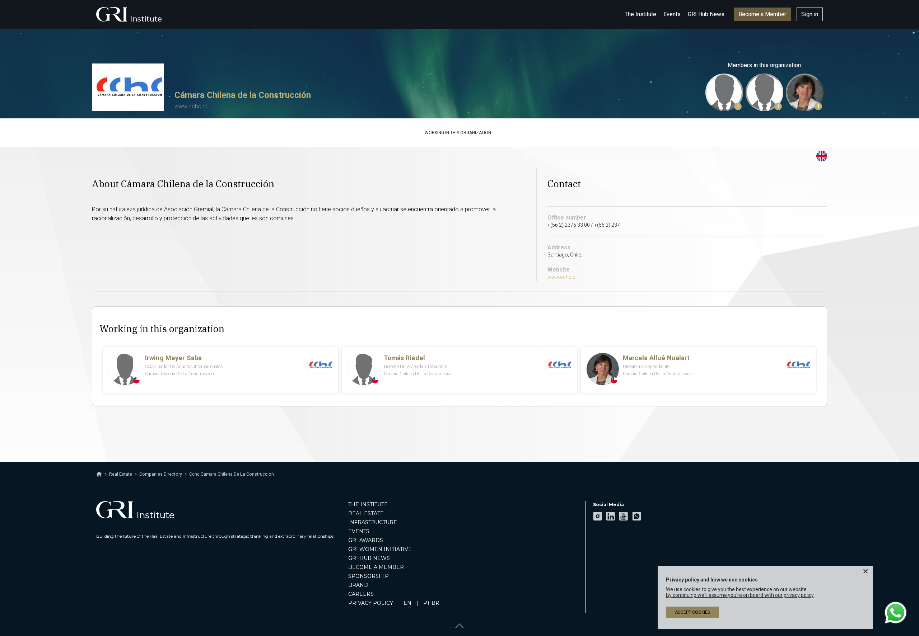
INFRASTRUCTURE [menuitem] (372, 522)
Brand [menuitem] (358, 585)
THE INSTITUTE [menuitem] (368, 504)
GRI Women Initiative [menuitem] (380, 549)
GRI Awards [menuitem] (365, 540)
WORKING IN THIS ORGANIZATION (458, 132)
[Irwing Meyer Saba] (724, 92)
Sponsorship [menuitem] (368, 576)
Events (672, 14)
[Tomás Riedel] (764, 92)
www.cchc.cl (190, 106)
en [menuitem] (407, 603)
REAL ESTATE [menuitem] (366, 513)
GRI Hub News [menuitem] (369, 558)
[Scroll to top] (459, 624)
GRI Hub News (706, 14)
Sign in (809, 14)
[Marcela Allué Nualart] (805, 92)
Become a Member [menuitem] (376, 567)
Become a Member (762, 14)
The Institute (640, 14)
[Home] (99, 474)
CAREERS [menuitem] (361, 594)
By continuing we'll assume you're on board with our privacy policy (740, 595)
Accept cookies (692, 612)
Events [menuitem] (358, 531)
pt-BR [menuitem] (431, 603)
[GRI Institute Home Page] (129, 14)
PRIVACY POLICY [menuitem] (370, 603)
